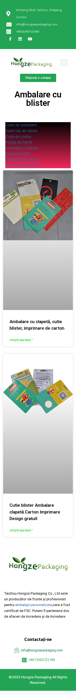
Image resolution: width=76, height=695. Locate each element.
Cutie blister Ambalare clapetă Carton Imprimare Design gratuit (35, 512)
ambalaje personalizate (33, 605)
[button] (63, 62)
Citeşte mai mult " (21, 340)
